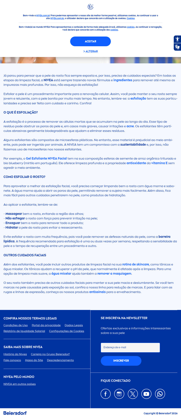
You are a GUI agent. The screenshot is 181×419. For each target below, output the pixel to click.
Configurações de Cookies (66, 331)
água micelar (61, 274)
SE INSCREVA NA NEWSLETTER (124, 318)
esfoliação (138, 98)
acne (130, 126)
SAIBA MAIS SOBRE (23, 347)
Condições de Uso (16, 325)
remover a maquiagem (114, 274)
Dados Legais (74, 325)
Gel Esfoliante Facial (46, 158)
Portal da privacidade (46, 325)
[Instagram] (119, 394)
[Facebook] (106, 394)
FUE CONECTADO (115, 381)
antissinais (97, 292)
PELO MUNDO (19, 377)
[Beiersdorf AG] (15, 413)
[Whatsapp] (160, 394)
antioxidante (137, 163)
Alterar (92, 51)
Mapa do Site (34, 360)
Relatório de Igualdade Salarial (24, 331)
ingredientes (123, 80)
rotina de (135, 264)
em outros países (20, 384)
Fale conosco (12, 360)
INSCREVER (121, 360)
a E (159, 163)
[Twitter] (133, 394)
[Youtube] (146, 394)
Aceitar (90, 41)
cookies (131, 27)
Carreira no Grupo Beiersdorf (50, 354)
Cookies (131, 18)
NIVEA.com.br (43, 15)
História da (15, 354)
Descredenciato (60, 360)
